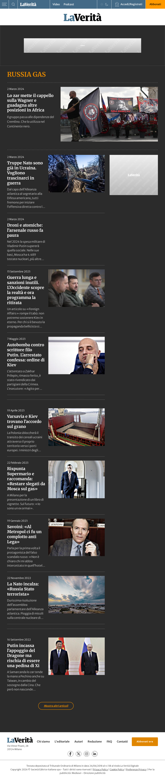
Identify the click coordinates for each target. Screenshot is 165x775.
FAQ (109, 741)
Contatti (122, 741)
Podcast (69, 4)
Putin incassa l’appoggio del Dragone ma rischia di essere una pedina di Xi (23, 655)
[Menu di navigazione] (4, 4)
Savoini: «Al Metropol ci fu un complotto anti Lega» (24, 534)
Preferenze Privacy (136, 769)
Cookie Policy (117, 769)
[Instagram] (86, 754)
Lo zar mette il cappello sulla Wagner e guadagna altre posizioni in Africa (30, 103)
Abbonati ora (145, 741)
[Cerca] (13, 4)
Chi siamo (43, 741)
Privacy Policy (100, 769)
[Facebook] (70, 754)
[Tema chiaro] (102, 4)
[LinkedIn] (94, 754)
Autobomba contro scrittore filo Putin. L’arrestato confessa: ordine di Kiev (26, 354)
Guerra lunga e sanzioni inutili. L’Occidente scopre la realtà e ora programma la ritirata (25, 290)
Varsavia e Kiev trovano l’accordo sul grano (24, 421)
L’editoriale (62, 741)
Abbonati (155, 4)
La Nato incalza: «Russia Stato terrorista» (23, 589)
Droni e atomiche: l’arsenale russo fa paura (25, 230)
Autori (78, 741)
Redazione (95, 741)
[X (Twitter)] (78, 754)
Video (56, 4)
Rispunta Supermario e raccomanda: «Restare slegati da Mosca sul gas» (26, 478)
